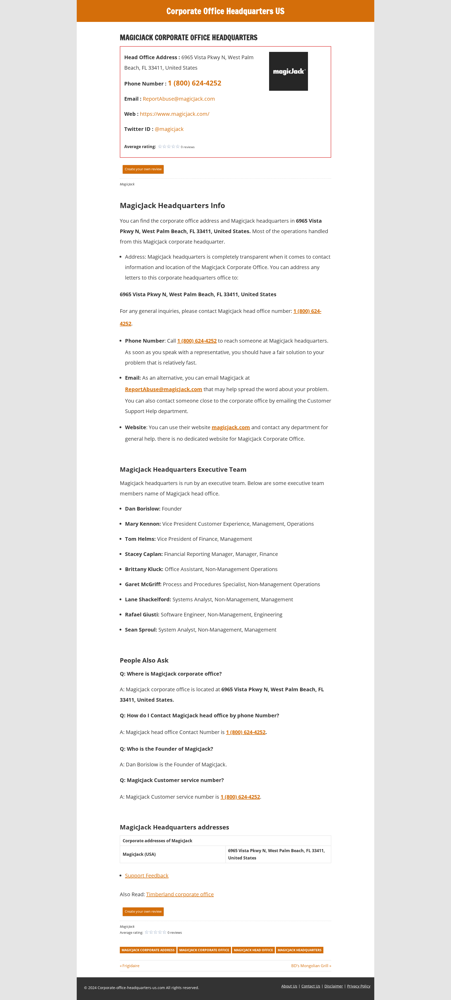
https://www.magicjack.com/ (174, 113)
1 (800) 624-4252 (194, 83)
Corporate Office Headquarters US (225, 11)
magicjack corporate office (204, 950)
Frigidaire (130, 965)
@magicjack (169, 128)
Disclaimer (333, 986)
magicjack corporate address (148, 950)
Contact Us (310, 986)
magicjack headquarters (300, 950)
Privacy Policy (358, 986)
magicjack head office (253, 950)
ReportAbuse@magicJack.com (179, 98)
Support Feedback (147, 875)
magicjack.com (231, 427)
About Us (289, 986)
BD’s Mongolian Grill (309, 965)
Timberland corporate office (180, 894)
